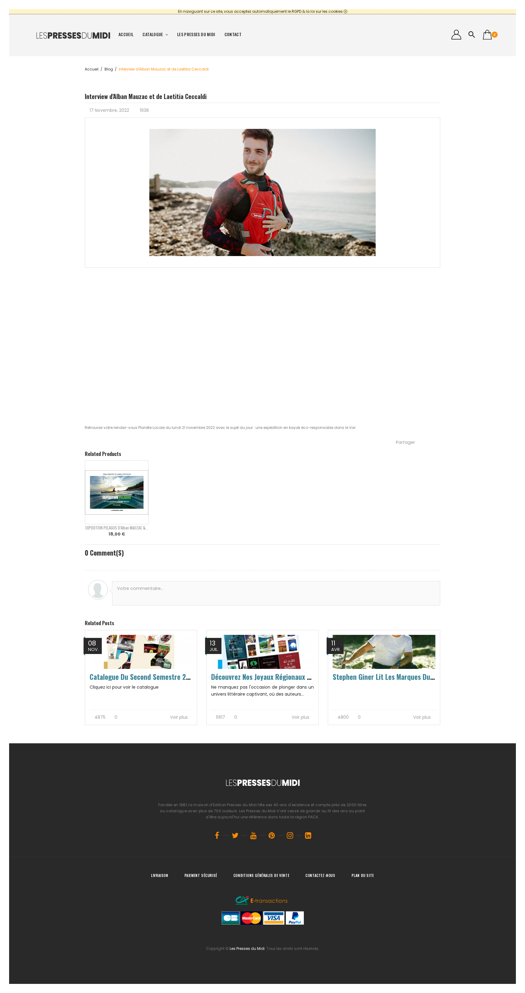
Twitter (235, 835)
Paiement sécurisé (200, 875)
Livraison (159, 875)
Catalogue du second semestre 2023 (143, 677)
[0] (487, 34)
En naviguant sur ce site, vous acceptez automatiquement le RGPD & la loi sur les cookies (260, 11)
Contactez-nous (320, 875)
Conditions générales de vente (261, 875)
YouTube (253, 835)
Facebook (217, 835)
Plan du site (363, 875)
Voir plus (179, 717)
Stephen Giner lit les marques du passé (390, 677)
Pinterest (272, 835)
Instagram (290, 835)
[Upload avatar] (98, 589)
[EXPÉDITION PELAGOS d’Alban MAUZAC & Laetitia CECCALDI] (117, 492)
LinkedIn (308, 835)
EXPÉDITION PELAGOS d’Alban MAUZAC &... (116, 528)
